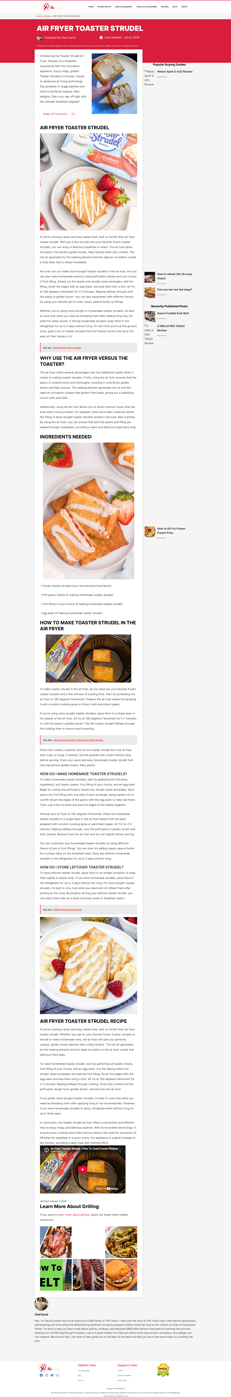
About (184, 7)
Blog (175, 7)
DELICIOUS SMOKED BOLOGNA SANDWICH (121, 1274)
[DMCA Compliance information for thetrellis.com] (163, 1370)
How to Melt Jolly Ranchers (56, 1275)
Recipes (165, 7)
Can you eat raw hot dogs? (174, 289)
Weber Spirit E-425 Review (174, 71)
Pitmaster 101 (104, 7)
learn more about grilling (73, 1214)
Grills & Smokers (123, 7)
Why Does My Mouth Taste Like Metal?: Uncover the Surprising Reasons (88, 1242)
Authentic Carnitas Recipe (121, 1242)
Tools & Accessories (146, 7)
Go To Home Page (83, 1370)
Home (91, 7)
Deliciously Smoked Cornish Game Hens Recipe (56, 1242)
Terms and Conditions (124, 1375)
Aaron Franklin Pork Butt (173, 313)
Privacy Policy (122, 1380)
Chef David (68, 37)
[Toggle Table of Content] (72, 114)
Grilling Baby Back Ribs (88, 1275)
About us (81, 1380)
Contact (120, 1370)
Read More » (162, 77)
